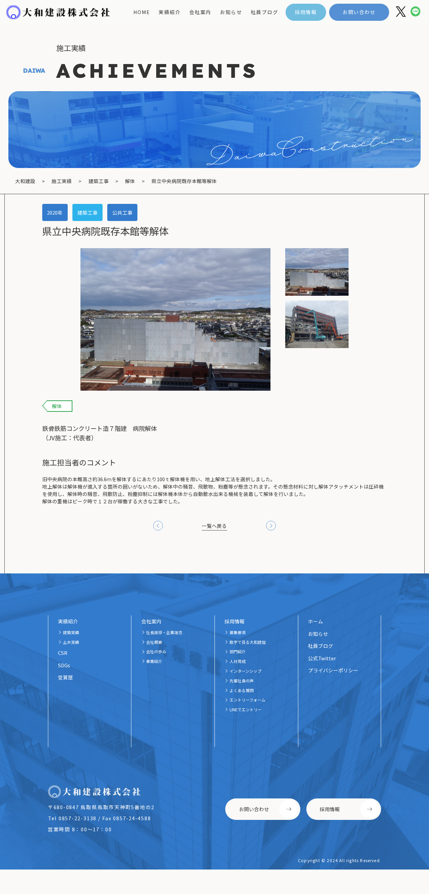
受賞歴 (65, 677)
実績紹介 (170, 11)
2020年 (55, 212)
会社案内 (200, 11)
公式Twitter (322, 658)
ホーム (315, 621)
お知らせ (231, 11)
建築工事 (87, 212)
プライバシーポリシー (333, 670)
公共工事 (122, 212)
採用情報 (306, 11)
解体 (57, 405)
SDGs (64, 665)
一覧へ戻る (214, 525)
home (141, 11)
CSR (62, 652)
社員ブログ (264, 11)
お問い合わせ (359, 11)
